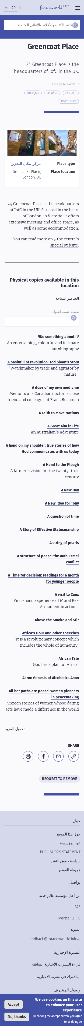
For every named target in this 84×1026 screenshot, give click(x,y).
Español (52, 93)
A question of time (63, 516)
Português (68, 101)
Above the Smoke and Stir (57, 620)
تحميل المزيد (14, 729)
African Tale (69, 658)
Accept (13, 1004)
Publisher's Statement (60, 852)
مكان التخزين (20, 163)
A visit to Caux (67, 594)
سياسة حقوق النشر (65, 861)
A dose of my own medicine (55, 387)
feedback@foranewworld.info (52, 939)
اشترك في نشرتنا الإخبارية (57, 976)
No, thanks (17, 1016)
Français (33, 93)
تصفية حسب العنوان (65, 312)
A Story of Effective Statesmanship (49, 529)
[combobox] (11, 8)
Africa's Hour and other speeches (50, 633)
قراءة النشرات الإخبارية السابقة (56, 964)
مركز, (36, 163)
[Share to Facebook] (43, 756)
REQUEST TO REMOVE (59, 778)
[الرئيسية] (52, 8)
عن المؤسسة (70, 843)
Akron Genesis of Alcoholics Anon (50, 678)
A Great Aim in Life (63, 426)
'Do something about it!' (58, 336)
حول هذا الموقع (68, 834)
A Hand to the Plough (61, 464)
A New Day (70, 490)
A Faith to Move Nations (59, 413)
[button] (73, 756)
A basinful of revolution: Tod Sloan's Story (43, 362)
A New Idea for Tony (62, 503)
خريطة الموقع (69, 870)
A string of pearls (64, 543)
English (70, 93)
